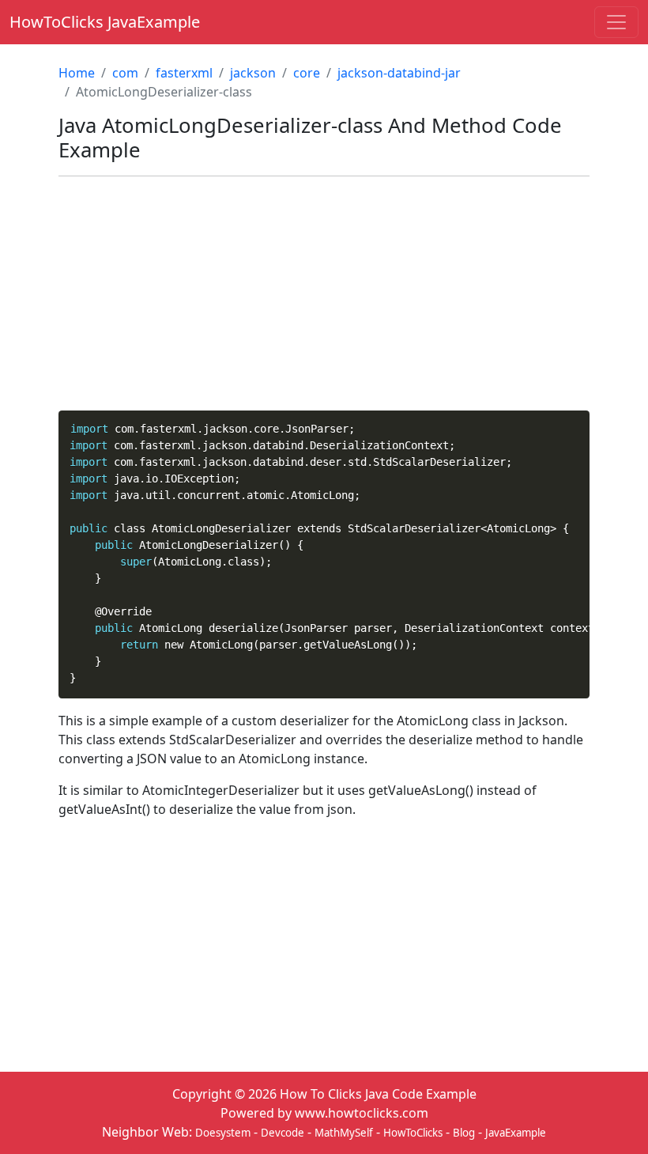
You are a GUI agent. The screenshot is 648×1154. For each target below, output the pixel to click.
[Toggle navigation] (616, 22)
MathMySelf (344, 1133)
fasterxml (184, 72)
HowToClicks (413, 1133)
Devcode (282, 1133)
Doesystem (223, 1133)
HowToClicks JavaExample (104, 21)
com (125, 72)
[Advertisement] (324, 300)
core (306, 72)
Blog (464, 1133)
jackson (253, 72)
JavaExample (515, 1133)
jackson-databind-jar (399, 72)
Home (76, 72)
